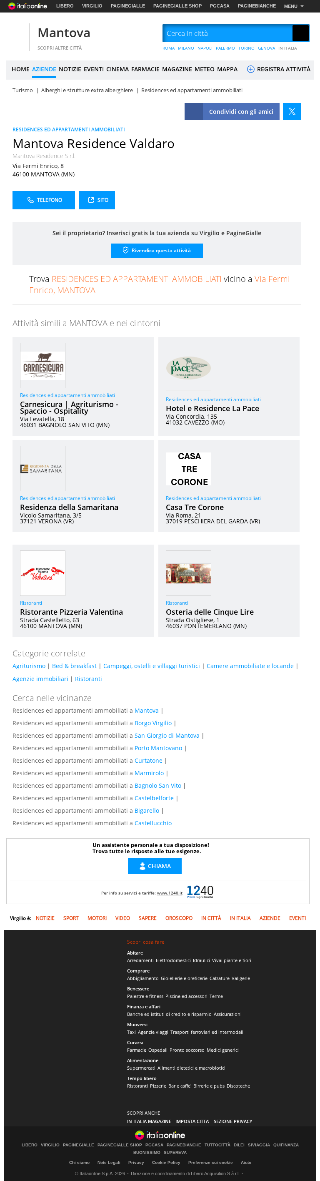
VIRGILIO (92, 5)
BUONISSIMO (146, 1153)
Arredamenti (140, 960)
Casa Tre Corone (195, 507)
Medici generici (223, 1050)
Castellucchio (153, 823)
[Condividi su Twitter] (292, 111)
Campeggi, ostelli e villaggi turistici (151, 666)
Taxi (131, 1032)
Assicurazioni (228, 1014)
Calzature (220, 978)
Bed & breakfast (74, 666)
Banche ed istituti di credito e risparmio (169, 1014)
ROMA (168, 48)
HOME (21, 69)
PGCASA (220, 5)
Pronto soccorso (187, 1050)
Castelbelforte (154, 798)
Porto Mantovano (158, 748)
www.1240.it (169, 893)
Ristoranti (31, 602)
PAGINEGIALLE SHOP (177, 5)
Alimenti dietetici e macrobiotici (191, 1068)
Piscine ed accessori (186, 996)
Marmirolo (149, 773)
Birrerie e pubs (209, 1086)
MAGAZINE (177, 69)
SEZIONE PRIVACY (233, 1121)
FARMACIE (145, 69)
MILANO (186, 48)
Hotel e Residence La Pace (212, 408)
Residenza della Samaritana (69, 507)
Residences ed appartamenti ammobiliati (67, 395)
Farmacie (136, 1050)
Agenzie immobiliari (40, 679)
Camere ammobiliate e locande (250, 666)
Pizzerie (158, 1086)
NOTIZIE (70, 69)
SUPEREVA (175, 1153)
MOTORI (97, 918)
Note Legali (109, 1162)
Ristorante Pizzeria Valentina (71, 612)
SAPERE (148, 918)
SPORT (71, 918)
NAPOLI (205, 48)
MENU (291, 6)
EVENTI (94, 69)
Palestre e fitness (145, 996)
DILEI (239, 1145)
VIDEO (122, 918)
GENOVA (266, 48)
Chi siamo (79, 1162)
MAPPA (227, 69)
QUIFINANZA (286, 1145)
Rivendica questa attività (160, 250)
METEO (205, 69)
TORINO (246, 48)
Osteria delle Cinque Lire (210, 612)
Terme (216, 996)
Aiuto (246, 1162)
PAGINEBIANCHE (257, 5)
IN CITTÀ (211, 918)
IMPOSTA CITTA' (192, 1121)
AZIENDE (44, 69)
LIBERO (65, 5)
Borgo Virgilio (153, 723)
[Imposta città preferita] (16, 33)
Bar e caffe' (179, 1086)
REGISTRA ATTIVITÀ (282, 69)
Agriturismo (28, 666)
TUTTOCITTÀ (217, 1145)
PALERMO (225, 48)
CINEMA (117, 69)
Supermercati (141, 1068)
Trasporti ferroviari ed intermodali (206, 1032)
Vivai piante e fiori (231, 960)
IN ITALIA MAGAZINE (149, 1121)
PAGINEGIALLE (128, 5)
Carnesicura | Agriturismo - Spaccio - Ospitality (69, 407)
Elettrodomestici (173, 960)
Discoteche (238, 1086)
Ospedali (158, 1050)
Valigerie (241, 978)
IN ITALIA (287, 48)
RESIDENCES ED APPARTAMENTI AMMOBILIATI (68, 129)
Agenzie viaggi (153, 1032)
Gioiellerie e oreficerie (184, 978)
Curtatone (148, 760)
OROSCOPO (178, 918)
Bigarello (147, 810)
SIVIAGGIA (259, 1145)
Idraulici (201, 960)
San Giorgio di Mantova (167, 735)
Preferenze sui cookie (210, 1162)
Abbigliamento (143, 978)
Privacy (136, 1162)
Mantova (64, 32)
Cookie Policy (166, 1162)
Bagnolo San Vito (158, 785)
